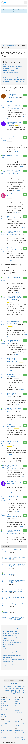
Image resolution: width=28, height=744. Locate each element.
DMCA (17, 699)
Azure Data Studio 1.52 (14, 248)
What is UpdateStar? (6, 730)
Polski (22, 688)
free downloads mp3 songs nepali (12, 655)
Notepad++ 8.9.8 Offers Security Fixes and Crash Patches (16, 550)
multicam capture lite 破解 (10, 637)
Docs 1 (9, 216)
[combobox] (12, 6)
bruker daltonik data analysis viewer (13, 66)
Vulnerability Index (6, 723)
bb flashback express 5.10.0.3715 (12, 663)
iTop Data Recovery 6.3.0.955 (13, 137)
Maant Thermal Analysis (12, 197)
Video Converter (5, 712)
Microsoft (9, 175)
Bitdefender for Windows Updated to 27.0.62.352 (17, 573)
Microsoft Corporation (12, 249)
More (24, 95)
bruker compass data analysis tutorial (13, 81)
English (3, 686)
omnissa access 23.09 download (12, 642)
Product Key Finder (6, 705)
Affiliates (17, 725)
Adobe (8, 343)
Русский (12, 690)
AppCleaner (4, 716)
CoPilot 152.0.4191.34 (13, 277)
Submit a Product (20, 739)
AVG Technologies (11, 445)
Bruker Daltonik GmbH (12, 97)
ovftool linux (6, 646)
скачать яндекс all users (10, 631)
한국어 (10, 688)
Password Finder (5, 708)
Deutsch (8, 686)
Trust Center (18, 712)
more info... (10, 101)
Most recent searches (11, 629)
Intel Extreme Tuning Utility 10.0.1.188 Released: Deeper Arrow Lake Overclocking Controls (17, 590)
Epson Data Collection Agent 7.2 (14, 106)
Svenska (17, 690)
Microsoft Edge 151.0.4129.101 (11, 394)
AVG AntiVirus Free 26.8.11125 (13, 442)
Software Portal (19, 730)
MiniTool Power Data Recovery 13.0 (13, 231)
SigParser (4, 714)
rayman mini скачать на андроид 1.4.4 (13, 659)
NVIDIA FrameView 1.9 (14, 425)
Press (2, 733)
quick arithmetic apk (9, 667)
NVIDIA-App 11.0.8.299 (14, 374)
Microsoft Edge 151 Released (16, 611)
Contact (17, 703)
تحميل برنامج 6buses (8, 644)
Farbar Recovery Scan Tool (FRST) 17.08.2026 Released (16, 604)
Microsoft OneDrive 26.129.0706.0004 (13, 322)
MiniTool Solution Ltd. (12, 234)
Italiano (24, 686)
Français (19, 686)
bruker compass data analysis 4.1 (12, 76)
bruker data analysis (8, 65)
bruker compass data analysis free (12, 78)
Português (6, 690)
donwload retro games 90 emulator (13, 652)
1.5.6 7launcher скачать (9, 639)
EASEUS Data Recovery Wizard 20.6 (14, 122)
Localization (18, 735)
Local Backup (4, 710)
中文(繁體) (17, 692)
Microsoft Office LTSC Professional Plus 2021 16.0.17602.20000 (14, 297)
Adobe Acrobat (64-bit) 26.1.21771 (14, 340)
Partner (17, 721)
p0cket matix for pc (8, 640)
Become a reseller (20, 733)
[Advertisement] (14, 28)
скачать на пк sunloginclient (11, 650)
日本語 (6, 688)
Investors (3, 737)
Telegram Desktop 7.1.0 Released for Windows (17, 558)
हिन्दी (14, 694)
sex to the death (7, 657)
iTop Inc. (9, 140)
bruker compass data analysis (11, 68)
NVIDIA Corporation (11, 376)
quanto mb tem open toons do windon (13, 654)
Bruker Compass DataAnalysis (12, 95)
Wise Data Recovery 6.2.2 (14, 155)
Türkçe (22, 690)
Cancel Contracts (20, 708)
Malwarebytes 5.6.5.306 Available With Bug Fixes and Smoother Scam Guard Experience (17, 565)
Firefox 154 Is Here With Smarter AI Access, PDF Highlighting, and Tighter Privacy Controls (17, 618)
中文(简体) (11, 692)
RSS (2, 725)
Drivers (3, 703)
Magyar (23, 692)
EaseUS (9, 125)
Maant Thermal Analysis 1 (14, 194)
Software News (5, 721)
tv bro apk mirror (8, 648)
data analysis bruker (8, 70)
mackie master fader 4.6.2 (10, 635)
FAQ (16, 701)
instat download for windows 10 (12, 633)
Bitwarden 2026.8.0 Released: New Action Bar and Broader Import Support (17, 581)
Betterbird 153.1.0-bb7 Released (16, 597)
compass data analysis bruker (11, 72)
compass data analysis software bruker (14, 79)
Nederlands (16, 688)
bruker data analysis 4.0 (9, 74)
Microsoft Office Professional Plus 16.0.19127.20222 (12, 360)
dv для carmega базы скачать (11, 665)
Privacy (17, 706)
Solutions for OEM (20, 723)
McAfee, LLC (10, 411)
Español (14, 686)
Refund (17, 710)
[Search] (25, 6)
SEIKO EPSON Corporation (13, 108)
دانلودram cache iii (8, 661)
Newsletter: (14, 678)
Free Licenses (19, 737)
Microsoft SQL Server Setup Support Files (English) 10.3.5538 (13, 171)
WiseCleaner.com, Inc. (12, 157)
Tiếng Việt (5, 692)
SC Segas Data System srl (13, 217)
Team (2, 735)
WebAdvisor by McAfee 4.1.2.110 (14, 408)
